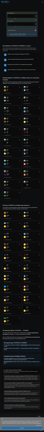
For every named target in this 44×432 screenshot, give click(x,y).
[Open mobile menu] (42, 2)
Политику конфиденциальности (20, 35)
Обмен (39, 416)
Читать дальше (38, 425)
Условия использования (30, 34)
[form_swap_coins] (35, 20)
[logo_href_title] (5, 2)
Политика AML (39, 423)
